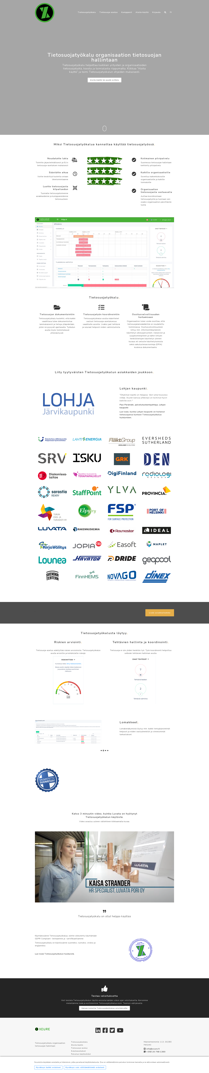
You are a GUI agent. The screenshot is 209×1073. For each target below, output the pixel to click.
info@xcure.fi (153, 1049)
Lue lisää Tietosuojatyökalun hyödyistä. (55, 954)
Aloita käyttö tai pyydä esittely (104, 80)
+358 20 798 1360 (155, 1051)
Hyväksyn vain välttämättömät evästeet (84, 1067)
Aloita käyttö (142, 7)
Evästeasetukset (78, 1051)
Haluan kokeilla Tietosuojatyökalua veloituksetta (104, 1008)
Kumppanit (126, 7)
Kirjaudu (156, 7)
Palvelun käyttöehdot (81, 1054)
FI (171, 7)
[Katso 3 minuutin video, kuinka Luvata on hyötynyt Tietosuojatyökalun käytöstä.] (104, 867)
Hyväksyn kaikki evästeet (48, 1067)
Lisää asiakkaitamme (159, 613)
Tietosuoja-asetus (108, 7)
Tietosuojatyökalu (87, 7)
